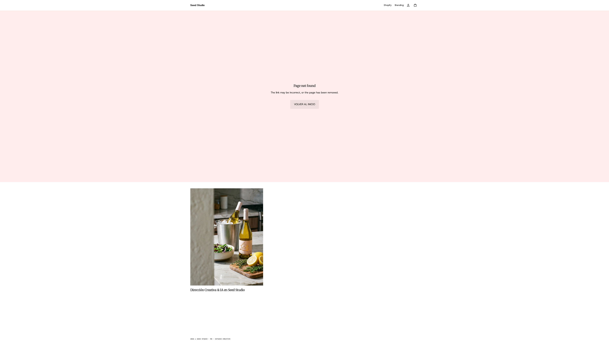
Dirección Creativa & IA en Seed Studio (217, 290)
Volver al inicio (304, 104)
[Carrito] (415, 5)
